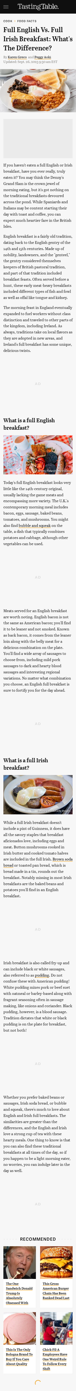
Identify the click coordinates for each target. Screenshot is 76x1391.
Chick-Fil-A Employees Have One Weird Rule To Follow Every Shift (55, 1359)
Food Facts (27, 21)
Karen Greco (17, 56)
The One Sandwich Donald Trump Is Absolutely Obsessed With (19, 1293)
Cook (7, 21)
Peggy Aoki (42, 56)
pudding (42, 975)
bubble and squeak (35, 525)
